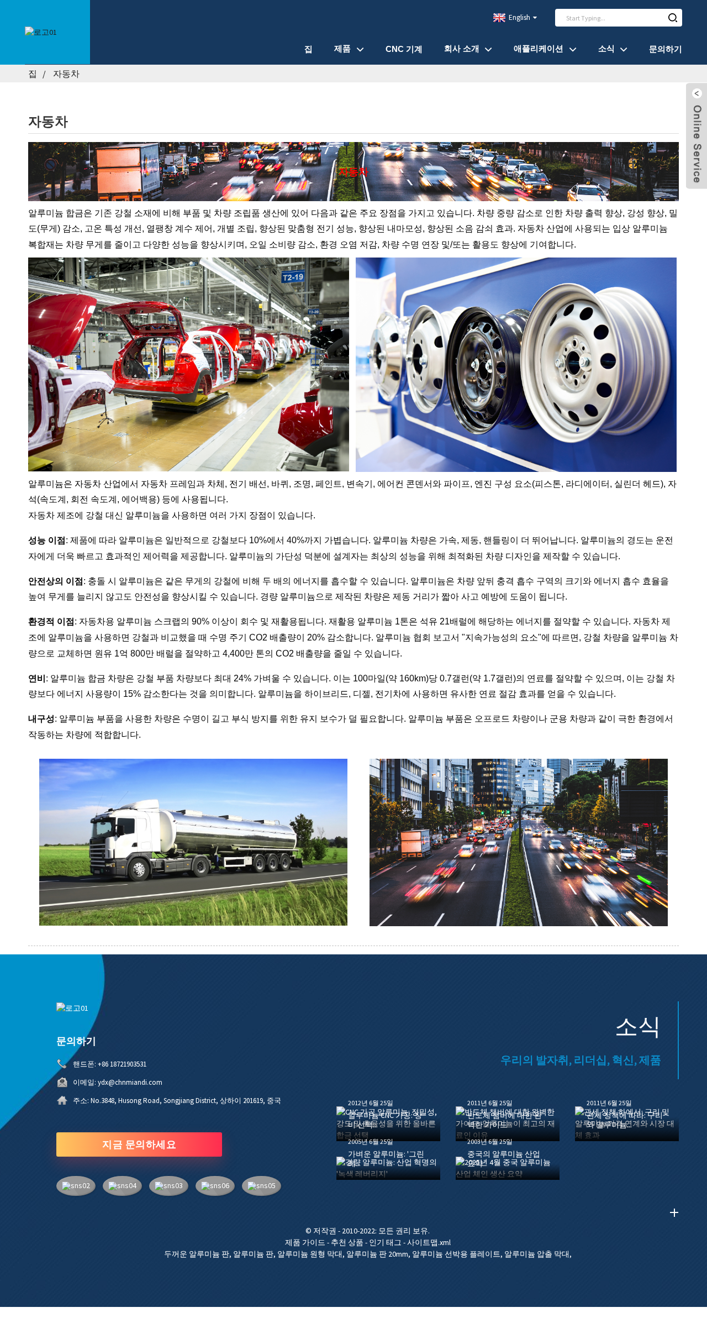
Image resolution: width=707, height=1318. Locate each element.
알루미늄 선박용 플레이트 (456, 1254)
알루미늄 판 (253, 1254)
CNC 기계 (404, 49)
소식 (606, 48)
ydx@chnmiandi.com (130, 1082)
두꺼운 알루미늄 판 (196, 1254)
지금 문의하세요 (139, 1144)
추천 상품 (347, 1242)
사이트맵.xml (429, 1242)
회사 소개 (461, 48)
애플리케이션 (538, 48)
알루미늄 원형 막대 (309, 1254)
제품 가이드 (305, 1242)
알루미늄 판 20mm (377, 1254)
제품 (342, 48)
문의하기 (665, 49)
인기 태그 (385, 1242)
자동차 (66, 73)
